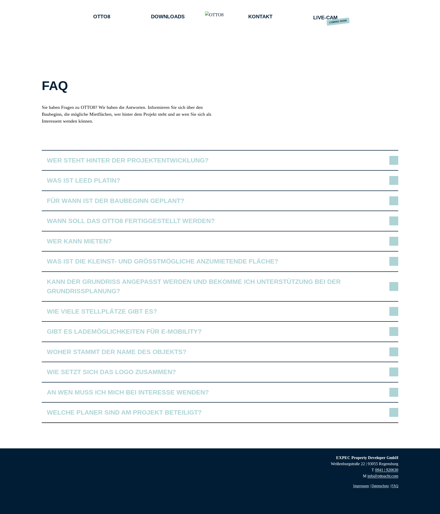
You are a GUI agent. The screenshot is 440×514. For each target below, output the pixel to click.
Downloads (168, 16)
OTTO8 (101, 16)
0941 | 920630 (386, 470)
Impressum (361, 486)
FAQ (394, 486)
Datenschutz (380, 486)
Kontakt (260, 16)
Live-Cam (325, 17)
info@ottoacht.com (382, 476)
